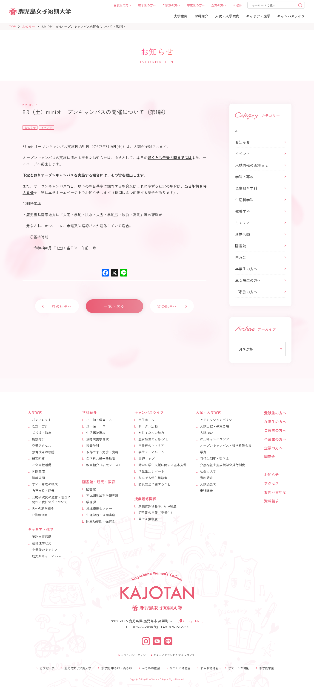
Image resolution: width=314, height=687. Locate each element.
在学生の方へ (275, 421)
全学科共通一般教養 (100, 458)
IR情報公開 (40, 514)
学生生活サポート (151, 471)
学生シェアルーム (151, 452)
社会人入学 (208, 471)
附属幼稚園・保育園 (100, 521)
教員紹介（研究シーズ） (104, 465)
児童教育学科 (246, 188)
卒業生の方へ (246, 268)
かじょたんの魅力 (151, 432)
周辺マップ (146, 458)
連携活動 (242, 234)
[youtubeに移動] (157, 640)
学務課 (91, 502)
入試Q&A (206, 432)
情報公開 (38, 477)
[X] (114, 273)
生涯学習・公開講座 (100, 514)
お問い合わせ (275, 492)
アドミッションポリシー (217, 419)
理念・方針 (40, 426)
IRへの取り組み (43, 508)
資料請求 (206, 477)
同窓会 (240, 257)
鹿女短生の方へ (248, 280)
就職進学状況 (41, 543)
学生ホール (146, 419)
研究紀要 (38, 458)
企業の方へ (273, 448)
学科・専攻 (244, 176)
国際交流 (38, 471)
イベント (242, 153)
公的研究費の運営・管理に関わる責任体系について (51, 499)
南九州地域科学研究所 (102, 495)
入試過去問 (208, 484)
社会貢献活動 (41, 465)
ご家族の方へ (246, 291)
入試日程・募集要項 (214, 426)
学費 (203, 452)
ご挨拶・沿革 (41, 432)
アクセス (271, 483)
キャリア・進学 (41, 529)
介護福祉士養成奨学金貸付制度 (222, 465)
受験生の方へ (275, 413)
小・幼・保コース (99, 419)
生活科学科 (244, 199)
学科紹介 (89, 412)
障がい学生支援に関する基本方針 (162, 465)
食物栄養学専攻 (97, 439)
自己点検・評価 (43, 490)
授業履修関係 (145, 498)
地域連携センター (99, 508)
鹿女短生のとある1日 (153, 439)
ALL (238, 130)
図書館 (240, 245)
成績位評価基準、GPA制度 (157, 506)
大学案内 (35, 412)
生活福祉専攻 (96, 432)
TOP (12, 26)
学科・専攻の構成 (45, 484)
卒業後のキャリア (45, 549)
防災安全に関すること (154, 484)
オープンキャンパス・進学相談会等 (225, 445)
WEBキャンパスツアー (216, 439)
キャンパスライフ (149, 412)
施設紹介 (38, 439)
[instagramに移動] (146, 640)
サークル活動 (148, 426)
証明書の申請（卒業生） (156, 512)
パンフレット (41, 419)
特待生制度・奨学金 (214, 458)
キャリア (242, 222)
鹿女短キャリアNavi (46, 556)
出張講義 (206, 490)
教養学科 (242, 211)
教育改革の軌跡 (43, 452)
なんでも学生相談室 (152, 477)
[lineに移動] (168, 640)
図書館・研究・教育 (98, 481)
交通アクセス (41, 445)
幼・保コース (96, 426)
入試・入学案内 (209, 412)
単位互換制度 (148, 519)
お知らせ (28, 26)
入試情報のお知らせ (251, 165)
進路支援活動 (41, 536)
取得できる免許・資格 (102, 452)
